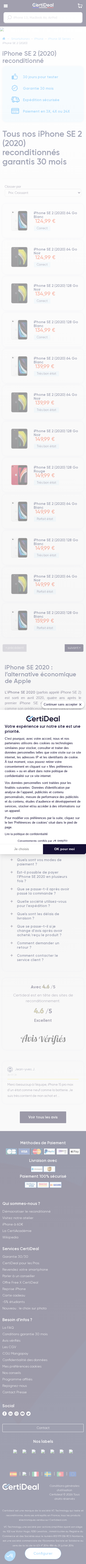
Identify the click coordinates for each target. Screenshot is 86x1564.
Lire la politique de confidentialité (26, 834)
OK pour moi (64, 849)
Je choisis (21, 849)
